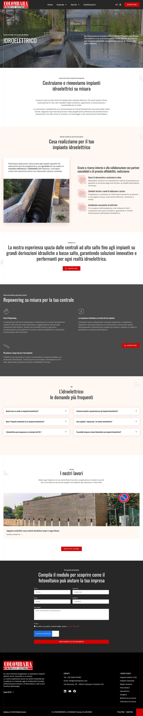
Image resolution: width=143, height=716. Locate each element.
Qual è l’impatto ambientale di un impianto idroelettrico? (25, 421)
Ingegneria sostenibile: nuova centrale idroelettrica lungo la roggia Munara (33, 530)
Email (36, 598)
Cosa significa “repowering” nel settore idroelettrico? (94, 421)
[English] (116, 5)
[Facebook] (74, 691)
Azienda (60, 5)
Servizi (74, 5)
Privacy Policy (72, 626)
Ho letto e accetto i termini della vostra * (57, 626)
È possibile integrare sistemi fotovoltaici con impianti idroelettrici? (98, 432)
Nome (36, 588)
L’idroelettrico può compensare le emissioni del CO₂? (24, 432)
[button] (5, 200)
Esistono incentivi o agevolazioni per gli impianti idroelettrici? (97, 411)
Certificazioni (90, 5)
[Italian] (120, 5)
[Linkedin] (65, 691)
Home (50, 5)
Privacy (36, 623)
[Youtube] (69, 691)
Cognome (75, 588)
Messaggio (37, 607)
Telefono (75, 598)
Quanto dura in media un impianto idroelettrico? (22, 411)
